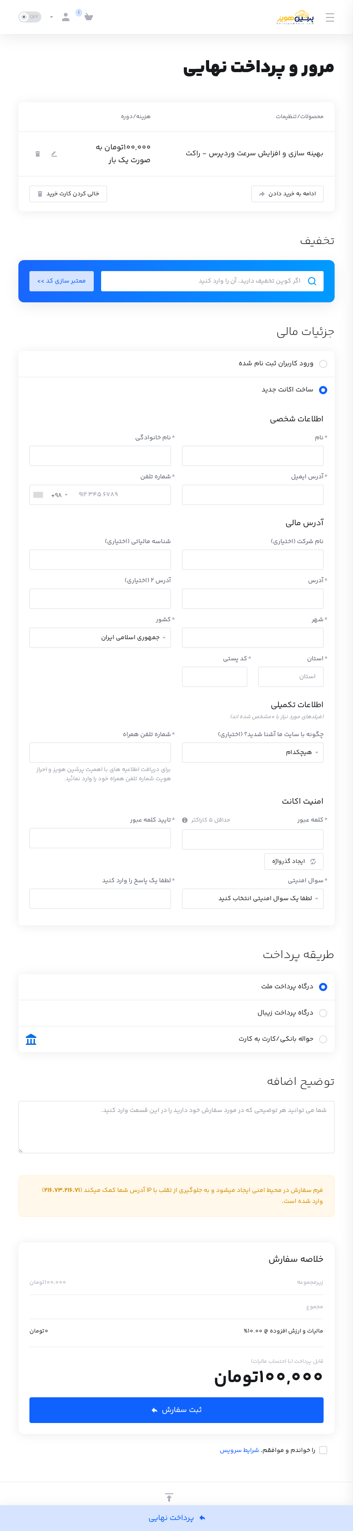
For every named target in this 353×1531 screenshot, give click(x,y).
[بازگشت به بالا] (169, 1497)
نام (319, 438)
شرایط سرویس (239, 1451)
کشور (163, 620)
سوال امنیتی (306, 881)
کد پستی (235, 659)
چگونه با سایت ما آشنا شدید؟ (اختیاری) (271, 735)
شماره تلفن (155, 477)
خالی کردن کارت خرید (72, 193)
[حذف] (37, 154)
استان (315, 659)
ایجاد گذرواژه (288, 861)
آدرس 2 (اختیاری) (148, 581)
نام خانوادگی (153, 438)
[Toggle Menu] (330, 17)
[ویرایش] (54, 154)
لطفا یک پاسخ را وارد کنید (136, 881)
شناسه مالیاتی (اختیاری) (138, 542)
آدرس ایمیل (307, 477)
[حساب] (61, 17)
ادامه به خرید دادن (292, 193)
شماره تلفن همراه (147, 735)
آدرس (316, 581)
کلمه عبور (310, 820)
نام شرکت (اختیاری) (297, 542)
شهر (318, 620)
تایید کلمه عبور (150, 820)
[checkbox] (323, 1450)
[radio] (323, 364)
